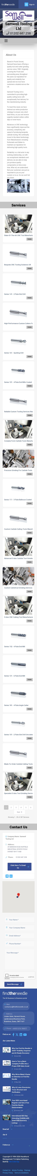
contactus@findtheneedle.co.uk (16, 1007)
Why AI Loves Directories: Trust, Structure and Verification (21, 1089)
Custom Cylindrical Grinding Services (18, 588)
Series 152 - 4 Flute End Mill (14, 647)
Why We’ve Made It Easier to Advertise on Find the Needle (21, 1076)
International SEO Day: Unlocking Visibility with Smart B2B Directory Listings (20, 1119)
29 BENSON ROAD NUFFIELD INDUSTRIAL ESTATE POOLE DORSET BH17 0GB (18, 849)
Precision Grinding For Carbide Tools (18, 470)
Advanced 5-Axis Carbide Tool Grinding (19, 558)
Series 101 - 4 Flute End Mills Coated (18, 382)
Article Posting (17, 1170)
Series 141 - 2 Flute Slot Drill (14, 294)
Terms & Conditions (21, 1173)
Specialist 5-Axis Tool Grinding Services (19, 793)
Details (30, 239)
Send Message (13, 984)
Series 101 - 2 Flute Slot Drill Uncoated (18, 735)
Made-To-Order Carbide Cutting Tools (18, 764)
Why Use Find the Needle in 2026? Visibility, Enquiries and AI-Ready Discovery (22, 1050)
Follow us (6, 1145)
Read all (6, 1129)
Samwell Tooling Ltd (18, 26)
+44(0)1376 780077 (19, 1028)
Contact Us (6, 1170)
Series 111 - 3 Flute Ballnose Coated (18, 500)
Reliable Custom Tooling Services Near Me (20, 412)
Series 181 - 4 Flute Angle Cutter (16, 705)
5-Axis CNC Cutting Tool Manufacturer (18, 617)
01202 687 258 (20, 33)
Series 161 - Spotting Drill (13, 353)
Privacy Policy (8, 1173)
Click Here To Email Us (18, 866)
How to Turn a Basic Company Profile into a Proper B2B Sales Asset (20, 1063)
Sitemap (27, 1170)
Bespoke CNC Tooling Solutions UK (17, 265)
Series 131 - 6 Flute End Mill (14, 676)
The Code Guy (14, 1162)
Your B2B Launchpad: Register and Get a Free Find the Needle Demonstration (20, 1104)
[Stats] (11, 876)
